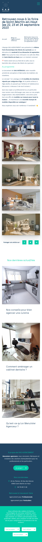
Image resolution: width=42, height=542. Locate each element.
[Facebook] (24, 242)
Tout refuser (27, 529)
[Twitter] (30, 242)
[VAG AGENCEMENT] (5, 6)
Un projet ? (19, 468)
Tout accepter (10, 529)
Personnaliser (18, 535)
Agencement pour (20, 497)
